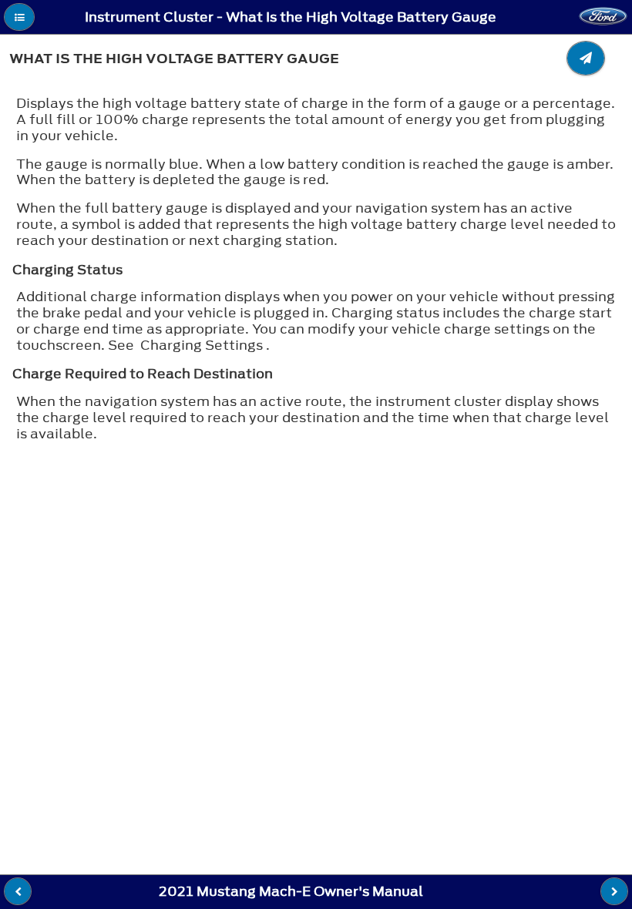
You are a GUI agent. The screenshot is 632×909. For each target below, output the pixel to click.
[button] (19, 17)
